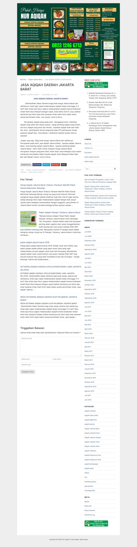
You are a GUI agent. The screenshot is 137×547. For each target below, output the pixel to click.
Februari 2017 (89, 356)
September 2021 (90, 289)
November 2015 (90, 378)
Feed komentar (90, 510)
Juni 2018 (88, 320)
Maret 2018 (89, 333)
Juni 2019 (88, 311)
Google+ (56, 164)
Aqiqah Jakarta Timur (92, 442)
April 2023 (88, 271)
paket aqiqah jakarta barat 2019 (34, 242)
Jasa (43, 117)
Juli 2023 (88, 258)
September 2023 (90, 249)
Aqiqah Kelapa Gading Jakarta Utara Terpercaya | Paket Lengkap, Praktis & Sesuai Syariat (98, 204)
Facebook (37, 164)
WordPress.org (90, 515)
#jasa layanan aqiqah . (36, 170)
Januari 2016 (89, 369)
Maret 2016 (89, 360)
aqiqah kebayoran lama (93, 459)
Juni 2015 (88, 400)
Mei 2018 (88, 325)
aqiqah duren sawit (91, 415)
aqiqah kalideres (90, 451)
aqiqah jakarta (90, 424)
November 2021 (90, 280)
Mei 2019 (88, 316)
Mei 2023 (88, 267)
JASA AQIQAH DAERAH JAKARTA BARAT (51, 99)
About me (88, 144)
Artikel (87, 473)
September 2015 (90, 386)
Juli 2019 (88, 307)
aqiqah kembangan (91, 464)
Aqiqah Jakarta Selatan (93, 437)
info (86, 477)
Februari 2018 (89, 338)
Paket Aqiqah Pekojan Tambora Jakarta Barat (59, 212)
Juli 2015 (88, 395)
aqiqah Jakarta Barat (53, 117)
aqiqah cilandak (90, 411)
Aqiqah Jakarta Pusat (92, 433)
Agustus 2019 (89, 302)
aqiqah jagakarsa (91, 420)
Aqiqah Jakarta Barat (35, 79)
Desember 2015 (90, 373)
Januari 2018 (89, 342)
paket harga (89, 161)
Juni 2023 (88, 263)
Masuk (87, 501)
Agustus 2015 (89, 391)
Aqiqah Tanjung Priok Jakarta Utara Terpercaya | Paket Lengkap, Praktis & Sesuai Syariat (98, 188)
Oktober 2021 (89, 285)
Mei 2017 (88, 347)
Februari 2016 (89, 364)
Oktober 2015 (89, 382)
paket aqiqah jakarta (92, 157)
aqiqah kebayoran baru (93, 455)
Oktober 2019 (89, 294)
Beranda (23, 79)
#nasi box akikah (36, 172)
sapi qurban (89, 486)
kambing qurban (90, 481)
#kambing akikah (56, 170)
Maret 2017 (88, 351)
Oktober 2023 (89, 245)
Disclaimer (88, 152)
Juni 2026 (88, 236)
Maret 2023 (89, 276)
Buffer (64, 164)
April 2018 (88, 329)
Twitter (47, 164)
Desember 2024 (90, 240)
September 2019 (90, 298)
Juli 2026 (88, 232)
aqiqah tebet (89, 468)
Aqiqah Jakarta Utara (92, 446)
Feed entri (88, 506)
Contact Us (88, 148)
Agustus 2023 (89, 254)
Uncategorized (90, 490)
